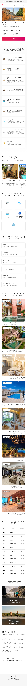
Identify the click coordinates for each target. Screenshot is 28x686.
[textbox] (7, 35)
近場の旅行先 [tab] (4, 634)
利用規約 (17, 679)
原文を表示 (22, 1)
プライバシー (11, 679)
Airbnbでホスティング (19, 5)
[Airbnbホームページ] (3, 5)
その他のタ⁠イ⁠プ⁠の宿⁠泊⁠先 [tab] (14, 634)
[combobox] (13, 30)
